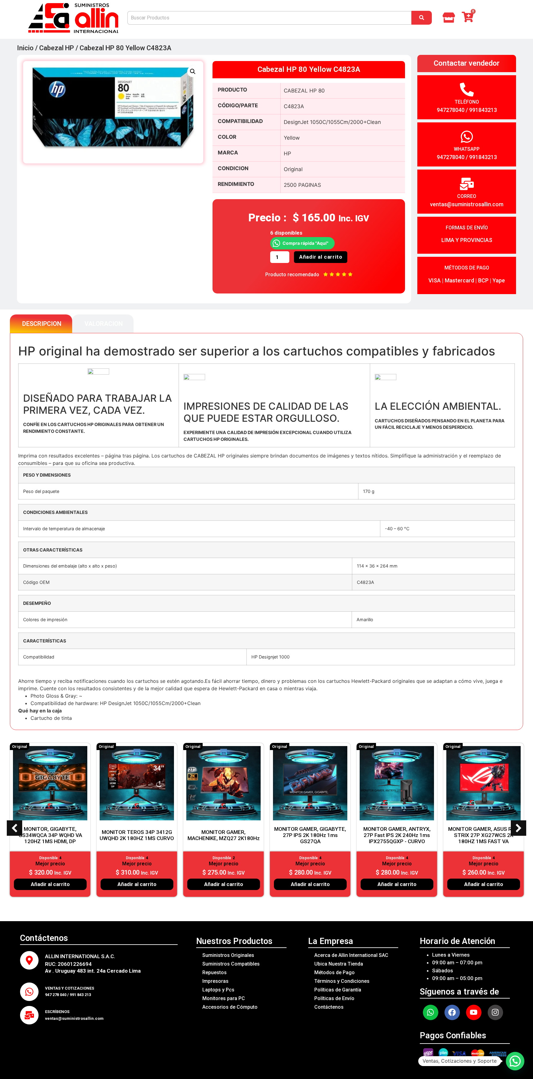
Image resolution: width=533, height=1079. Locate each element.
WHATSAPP (467, 149)
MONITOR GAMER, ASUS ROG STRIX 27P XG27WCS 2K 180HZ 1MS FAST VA (483, 835)
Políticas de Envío (334, 998)
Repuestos (214, 972)
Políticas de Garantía (337, 990)
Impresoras (215, 981)
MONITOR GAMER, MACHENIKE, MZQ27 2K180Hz (224, 835)
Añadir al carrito (320, 257)
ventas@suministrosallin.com (466, 204)
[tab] (41, 323)
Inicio (25, 48)
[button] (192, 71)
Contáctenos (329, 1007)
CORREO (466, 196)
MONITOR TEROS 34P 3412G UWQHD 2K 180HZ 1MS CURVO (137, 835)
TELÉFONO (467, 102)
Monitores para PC (223, 998)
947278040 (451, 110)
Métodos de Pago (334, 972)
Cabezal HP (56, 48)
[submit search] (421, 18)
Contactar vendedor (467, 63)
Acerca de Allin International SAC (351, 955)
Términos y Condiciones (342, 981)
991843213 (483, 110)
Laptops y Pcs (218, 990)
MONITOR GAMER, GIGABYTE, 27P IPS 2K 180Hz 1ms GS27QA (310, 835)
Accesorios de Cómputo (230, 1007)
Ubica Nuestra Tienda (338, 964)
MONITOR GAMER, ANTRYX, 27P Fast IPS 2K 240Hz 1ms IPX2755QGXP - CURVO (397, 835)
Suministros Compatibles (231, 964)
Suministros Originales (228, 955)
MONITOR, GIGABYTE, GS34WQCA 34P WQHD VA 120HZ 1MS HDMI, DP (50, 835)
